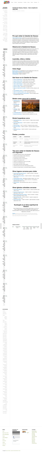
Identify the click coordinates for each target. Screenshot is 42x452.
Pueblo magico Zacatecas (5, 398)
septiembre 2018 (34, 436)
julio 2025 (33, 433)
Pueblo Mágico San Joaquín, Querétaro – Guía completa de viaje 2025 (4, 287)
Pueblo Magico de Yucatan (5, 370)
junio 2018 (33, 438)
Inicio (3, 431)
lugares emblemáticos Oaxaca (19, 214)
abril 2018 (33, 441)
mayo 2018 (33, 439)
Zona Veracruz (5, 411)
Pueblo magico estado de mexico (5, 373)
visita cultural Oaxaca (24, 215)
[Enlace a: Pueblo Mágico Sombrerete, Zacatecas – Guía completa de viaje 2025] (17, 227)
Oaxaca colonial (26, 214)
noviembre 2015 (34, 443)
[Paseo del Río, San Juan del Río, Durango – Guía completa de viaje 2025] (1, 226)
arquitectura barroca (18, 213)
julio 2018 (33, 437)
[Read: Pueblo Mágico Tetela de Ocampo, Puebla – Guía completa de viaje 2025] (6, 156)
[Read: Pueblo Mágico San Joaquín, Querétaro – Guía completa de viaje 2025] (6, 284)
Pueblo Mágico (5, 400)
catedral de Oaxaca (24, 213)
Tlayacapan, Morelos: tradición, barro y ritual (5, 22)
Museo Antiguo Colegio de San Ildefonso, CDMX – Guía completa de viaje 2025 (5, 39)
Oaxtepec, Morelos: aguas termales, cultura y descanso (5, 19)
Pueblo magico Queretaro (5, 392)
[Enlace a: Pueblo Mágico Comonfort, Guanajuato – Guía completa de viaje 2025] (27, 227)
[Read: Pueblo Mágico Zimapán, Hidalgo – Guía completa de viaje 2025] (6, 94)
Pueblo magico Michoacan (5, 379)
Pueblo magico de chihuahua (5, 349)
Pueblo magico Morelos (5, 382)
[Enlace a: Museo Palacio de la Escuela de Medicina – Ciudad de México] (24, 227)
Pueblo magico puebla (5, 390)
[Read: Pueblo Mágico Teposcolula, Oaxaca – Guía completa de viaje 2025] (6, 217)
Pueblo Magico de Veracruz (5, 368)
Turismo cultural (30, 214)
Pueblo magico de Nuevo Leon (5, 359)
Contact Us (4, 443)
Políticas (4, 445)
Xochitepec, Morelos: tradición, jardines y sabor (5, 15)
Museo (4, 315)
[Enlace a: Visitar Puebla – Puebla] (37, 227)
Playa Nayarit (4, 336)
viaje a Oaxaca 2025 (18, 215)
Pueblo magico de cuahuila (5, 351)
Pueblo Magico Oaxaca (5, 387)
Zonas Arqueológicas (6, 434)
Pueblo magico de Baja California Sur (5, 343)
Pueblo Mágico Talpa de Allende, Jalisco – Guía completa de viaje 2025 (4, 182)
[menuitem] (9, 2)
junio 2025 (33, 434)
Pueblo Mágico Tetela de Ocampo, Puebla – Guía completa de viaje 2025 (4, 159)
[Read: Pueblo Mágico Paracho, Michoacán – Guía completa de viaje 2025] (6, 296)
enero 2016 (33, 442)
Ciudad (4, 310)
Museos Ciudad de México (5, 317)
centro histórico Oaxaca (30, 213)
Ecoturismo (4, 312)
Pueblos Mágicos (5, 437)
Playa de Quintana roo (5, 326)
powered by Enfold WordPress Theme (15, 450)
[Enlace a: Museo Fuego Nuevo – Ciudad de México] (31, 227)
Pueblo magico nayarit (5, 384)
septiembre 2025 (34, 432)
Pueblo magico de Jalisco (5, 356)
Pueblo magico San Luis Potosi (5, 395)
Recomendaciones (5, 401)
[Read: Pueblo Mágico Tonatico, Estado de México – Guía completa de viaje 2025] (6, 131)
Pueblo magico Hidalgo (5, 377)
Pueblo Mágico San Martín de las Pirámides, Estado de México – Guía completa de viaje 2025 (4, 70)
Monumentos (18, 10)
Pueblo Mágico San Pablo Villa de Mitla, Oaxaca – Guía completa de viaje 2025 (4, 245)
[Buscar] (38, 2)
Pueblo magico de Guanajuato (5, 354)
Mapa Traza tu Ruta (5, 432)
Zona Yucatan (4, 412)
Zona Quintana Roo (5, 409)
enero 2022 (33, 435)
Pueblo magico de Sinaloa (5, 365)
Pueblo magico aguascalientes (5, 340)
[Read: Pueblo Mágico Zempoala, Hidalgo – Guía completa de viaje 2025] (6, 106)
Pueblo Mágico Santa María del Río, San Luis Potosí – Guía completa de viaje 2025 (4, 207)
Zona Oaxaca (4, 407)
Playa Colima (4, 321)
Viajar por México (8, 450)
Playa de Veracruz (6, 329)
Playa (3, 320)
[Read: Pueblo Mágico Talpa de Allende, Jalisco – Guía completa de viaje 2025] (6, 179)
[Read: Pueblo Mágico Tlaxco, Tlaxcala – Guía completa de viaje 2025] (6, 144)
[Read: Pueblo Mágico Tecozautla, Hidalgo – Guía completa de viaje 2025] (6, 168)
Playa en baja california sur (5, 331)
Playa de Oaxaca (6, 324)
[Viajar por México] (7, 2)
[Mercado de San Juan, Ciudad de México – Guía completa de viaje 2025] (41, 226)
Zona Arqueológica (5, 404)
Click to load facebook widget (16, 437)
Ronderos (23, 10)
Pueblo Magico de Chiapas (5, 346)
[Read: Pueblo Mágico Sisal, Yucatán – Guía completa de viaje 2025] (6, 191)
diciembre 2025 (34, 431)
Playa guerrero (5, 333)
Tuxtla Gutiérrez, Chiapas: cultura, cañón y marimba (5, 26)
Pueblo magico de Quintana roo (5, 362)
